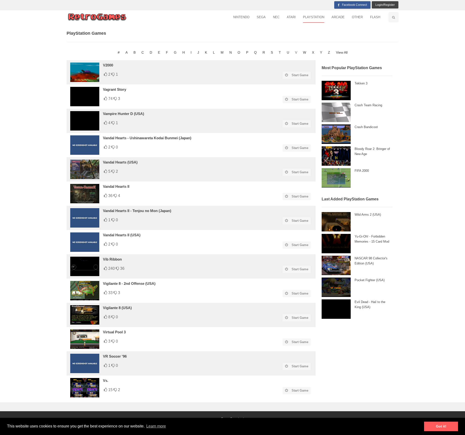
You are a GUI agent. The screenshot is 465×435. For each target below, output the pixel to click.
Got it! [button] (441, 426)
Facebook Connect (354, 5)
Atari (291, 17)
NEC (276, 17)
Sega (261, 17)
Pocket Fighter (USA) (370, 280)
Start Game (300, 75)
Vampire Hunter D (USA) (123, 114)
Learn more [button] (156, 426)
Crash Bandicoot (366, 127)
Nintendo (241, 17)
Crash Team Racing (368, 105)
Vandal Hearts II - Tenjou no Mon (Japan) (137, 211)
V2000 (108, 65)
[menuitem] (241, 17)
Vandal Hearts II (116, 186)
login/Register (385, 5)
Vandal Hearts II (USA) (121, 235)
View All (342, 52)
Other (357, 17)
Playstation (313, 17)
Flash (375, 17)
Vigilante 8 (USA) (117, 308)
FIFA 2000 (362, 170)
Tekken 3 (361, 83)
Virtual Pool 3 (114, 332)
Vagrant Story (114, 89)
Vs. (105, 380)
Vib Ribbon (112, 259)
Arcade (338, 17)
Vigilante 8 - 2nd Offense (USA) (129, 283)
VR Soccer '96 (115, 356)
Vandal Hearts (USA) (120, 162)
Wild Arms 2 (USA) (368, 214)
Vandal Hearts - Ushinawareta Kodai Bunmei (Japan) (147, 138)
